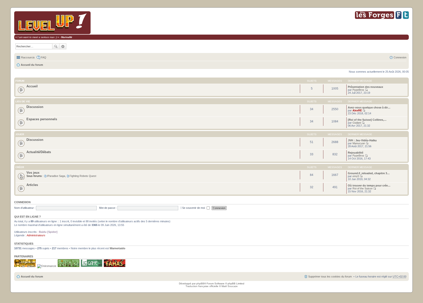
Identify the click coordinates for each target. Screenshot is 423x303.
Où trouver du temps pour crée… (369, 185)
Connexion (22, 202)
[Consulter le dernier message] (366, 89)
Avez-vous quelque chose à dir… (369, 107)
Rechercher (55, 46)
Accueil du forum (32, 64)
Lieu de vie (22, 101)
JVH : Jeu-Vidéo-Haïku (362, 140)
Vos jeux (32, 172)
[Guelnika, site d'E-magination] (68, 265)
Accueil (32, 86)
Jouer (19, 134)
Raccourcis (28, 57)
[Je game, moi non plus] (91, 265)
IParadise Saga (56, 175)
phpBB (200, 283)
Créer (19, 167)
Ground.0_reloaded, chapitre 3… (369, 173)
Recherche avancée (62, 46)
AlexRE (357, 110)
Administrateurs (36, 235)
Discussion (34, 107)
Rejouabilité (355, 152)
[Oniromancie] (46, 265)
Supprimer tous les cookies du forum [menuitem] (330, 276)
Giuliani (356, 122)
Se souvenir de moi (194, 207)
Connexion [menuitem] (400, 57)
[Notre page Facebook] (398, 18)
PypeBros (358, 89)
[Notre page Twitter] (406, 18)
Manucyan (358, 143)
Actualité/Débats (38, 152)
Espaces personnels (41, 119)
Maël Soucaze (230, 286)
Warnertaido (117, 248)
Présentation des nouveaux (365, 86)
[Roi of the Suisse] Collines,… (367, 119)
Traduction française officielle (202, 286)
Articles (32, 185)
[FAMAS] (114, 265)
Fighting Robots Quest (83, 175)
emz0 (355, 176)
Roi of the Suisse (362, 188)
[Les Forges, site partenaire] (374, 18)
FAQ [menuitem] (43, 57)
